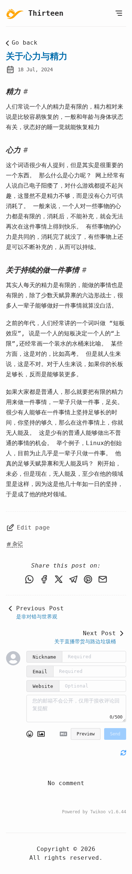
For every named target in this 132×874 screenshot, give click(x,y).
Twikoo (98, 811)
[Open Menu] (118, 13)
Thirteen (45, 13)
